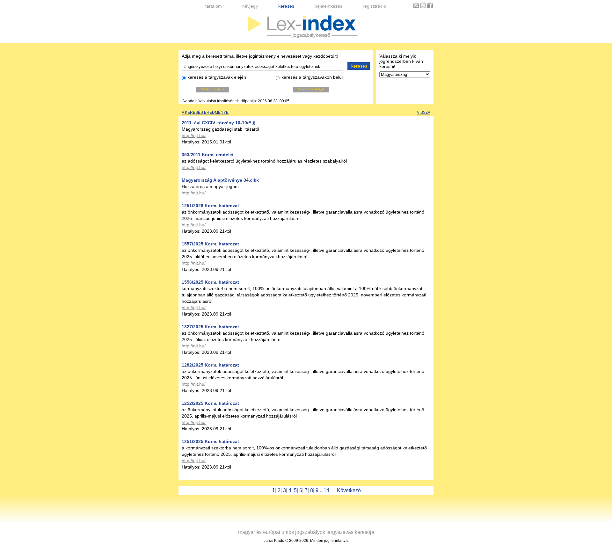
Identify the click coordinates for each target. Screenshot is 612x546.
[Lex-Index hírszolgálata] (416, 7)
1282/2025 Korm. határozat (210, 365)
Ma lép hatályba (212, 89)
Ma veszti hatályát (311, 89)
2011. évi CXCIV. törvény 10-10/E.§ (218, 122)
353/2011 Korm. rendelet (208, 154)
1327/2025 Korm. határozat (210, 326)
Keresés (359, 66)
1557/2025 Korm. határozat (210, 243)
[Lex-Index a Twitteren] (423, 7)
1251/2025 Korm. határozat (210, 441)
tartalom (213, 6)
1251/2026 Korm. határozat (210, 205)
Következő (349, 490)
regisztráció (374, 6)
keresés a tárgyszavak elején (216, 77)
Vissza (423, 112)
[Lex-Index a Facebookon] (430, 7)
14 (326, 490)
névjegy (250, 6)
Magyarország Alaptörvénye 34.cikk (220, 180)
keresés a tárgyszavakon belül (312, 77)
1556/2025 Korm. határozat (210, 282)
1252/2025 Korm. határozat (210, 403)
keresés (286, 6)
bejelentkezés (328, 6)
